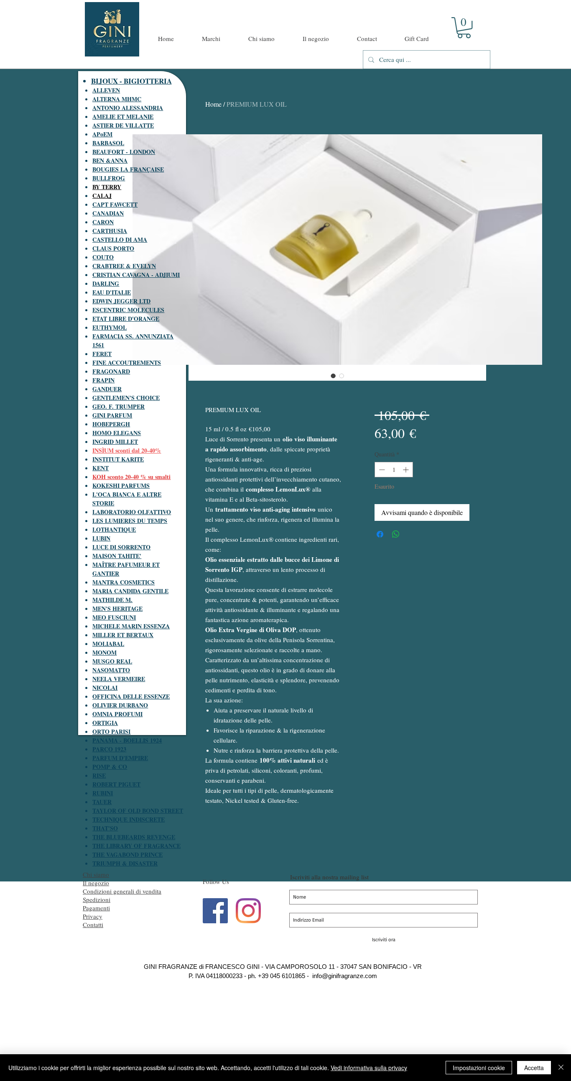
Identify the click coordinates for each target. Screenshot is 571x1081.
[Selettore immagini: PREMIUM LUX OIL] (333, 375)
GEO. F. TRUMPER (118, 406)
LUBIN (101, 538)
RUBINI (102, 793)
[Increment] (406, 469)
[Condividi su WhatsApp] (396, 534)
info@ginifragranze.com (344, 975)
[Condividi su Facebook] (380, 534)
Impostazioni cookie (479, 1067)
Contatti (93, 924)
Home (213, 104)
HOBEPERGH (111, 424)
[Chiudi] (561, 1067)
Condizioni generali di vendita (122, 891)
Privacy (92, 916)
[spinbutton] (393, 469)
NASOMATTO (111, 670)
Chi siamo (96, 874)
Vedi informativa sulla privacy (369, 1067)
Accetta (534, 1067)
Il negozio (96, 883)
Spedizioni (96, 899)
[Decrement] (381, 469)
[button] (464, 27)
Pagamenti (96, 908)
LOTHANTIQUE (114, 529)
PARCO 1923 (109, 749)
